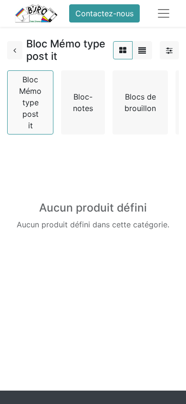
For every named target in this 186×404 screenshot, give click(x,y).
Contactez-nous (104, 13)
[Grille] (123, 50)
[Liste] (142, 50)
